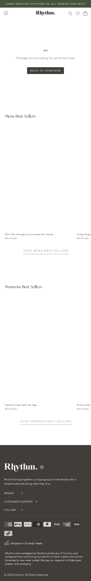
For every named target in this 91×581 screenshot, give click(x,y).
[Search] (70, 13)
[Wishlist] (78, 13)
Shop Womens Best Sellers (46, 421)
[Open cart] (85, 13)
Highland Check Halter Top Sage (21, 405)
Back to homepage (45, 70)
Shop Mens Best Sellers (46, 250)
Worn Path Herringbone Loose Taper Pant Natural (29, 234)
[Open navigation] (6, 13)
